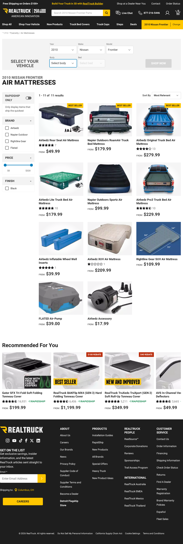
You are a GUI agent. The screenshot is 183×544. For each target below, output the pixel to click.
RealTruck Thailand (134, 505)
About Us (65, 435)
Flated (14, 147)
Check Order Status (167, 467)
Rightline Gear (18, 141)
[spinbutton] (8, 170)
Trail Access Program (136, 467)
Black (14, 188)
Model (109, 44)
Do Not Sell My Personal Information (75, 533)
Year (52, 44)
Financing (162, 453)
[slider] (5, 165)
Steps (120, 24)
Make (80, 44)
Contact (155, 3)
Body (52, 57)
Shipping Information (168, 460)
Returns (161, 474)
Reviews (128, 453)
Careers (64, 442)
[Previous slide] (5, 381)
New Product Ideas (102, 478)
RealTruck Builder (93, 3)
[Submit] (42, 478)
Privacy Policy (67, 463)
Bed (80, 57)
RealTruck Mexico (134, 498)
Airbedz (15, 128)
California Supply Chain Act (109, 533)
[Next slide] (177, 381)
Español (161, 511)
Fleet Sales (162, 519)
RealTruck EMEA (133, 491)
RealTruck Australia (135, 484)
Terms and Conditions (153, 533)
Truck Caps (103, 24)
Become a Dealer (69, 493)
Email (3, 472)
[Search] (106, 13)
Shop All (7, 24)
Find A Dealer (164, 481)
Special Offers (100, 463)
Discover (7, 33)
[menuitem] (7, 24)
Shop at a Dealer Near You (131, 3)
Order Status (173, 3)
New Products (55, 24)
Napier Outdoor (19, 134)
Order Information (167, 446)
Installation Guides (102, 435)
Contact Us (163, 439)
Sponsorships (132, 460)
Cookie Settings (132, 533)
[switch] (18, 98)
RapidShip (97, 442)
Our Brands (66, 449)
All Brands (97, 456)
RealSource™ (131, 439)
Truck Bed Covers (80, 24)
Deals (133, 24)
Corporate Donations (136, 446)
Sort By (146, 95)
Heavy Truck (99, 471)
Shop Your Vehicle (29, 24)
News (63, 456)
